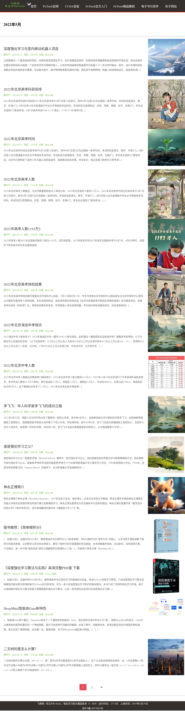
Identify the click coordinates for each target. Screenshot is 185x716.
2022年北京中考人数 (19, 365)
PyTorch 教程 (50, 574)
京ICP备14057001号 (92, 708)
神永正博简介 (14, 487)
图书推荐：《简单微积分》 (23, 527)
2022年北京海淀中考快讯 (23, 325)
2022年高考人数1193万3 (22, 228)
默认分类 (49, 55)
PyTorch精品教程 (124, 6)
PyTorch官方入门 (96, 6)
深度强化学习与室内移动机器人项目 (31, 48)
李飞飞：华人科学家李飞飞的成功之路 (33, 406)
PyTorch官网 (51, 6)
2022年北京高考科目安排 (23, 89)
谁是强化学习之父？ (19, 446)
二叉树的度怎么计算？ (21, 649)
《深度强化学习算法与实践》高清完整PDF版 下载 (42, 568)
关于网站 (171, 6)
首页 (33, 6)
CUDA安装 (72, 6)
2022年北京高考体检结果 (23, 284)
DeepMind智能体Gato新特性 (25, 608)
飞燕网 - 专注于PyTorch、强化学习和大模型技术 (62, 703)
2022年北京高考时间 (19, 138)
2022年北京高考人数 (19, 179)
